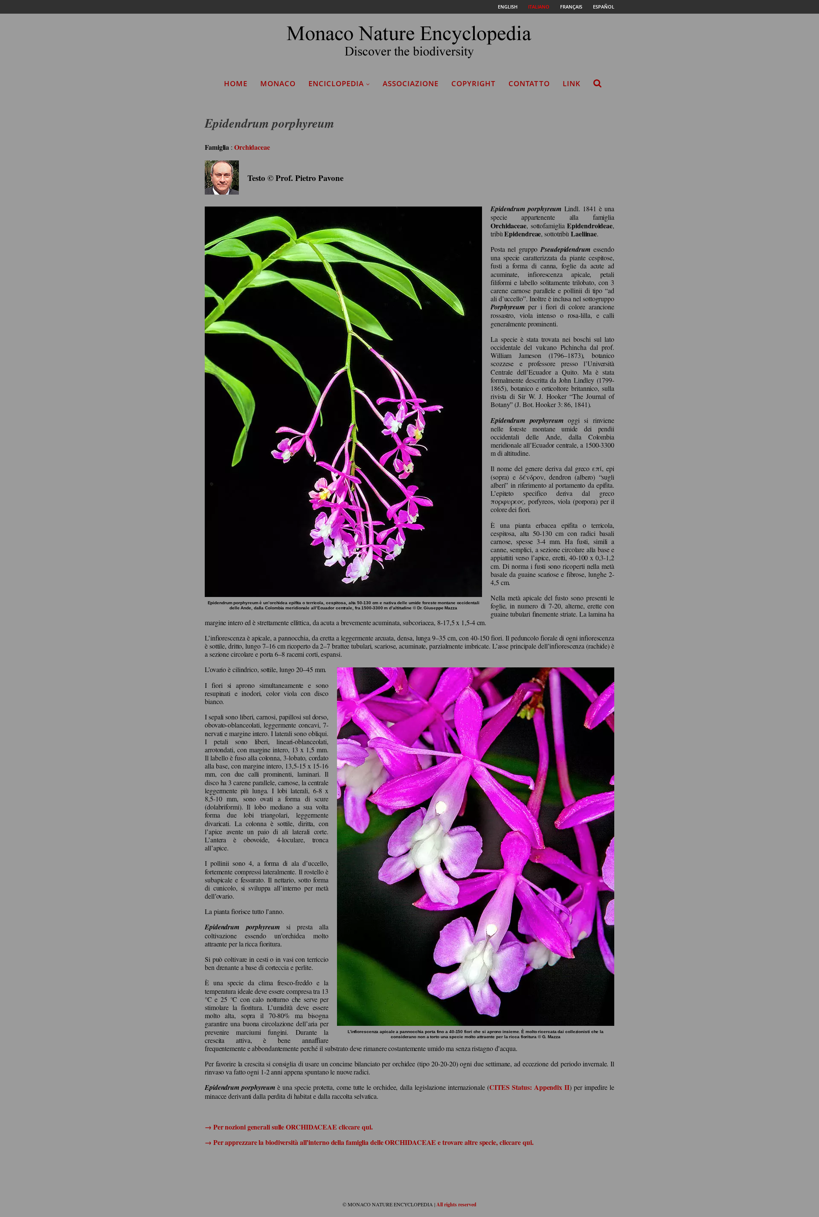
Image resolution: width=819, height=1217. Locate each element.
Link (572, 83)
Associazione (411, 83)
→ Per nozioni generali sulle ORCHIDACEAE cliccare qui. (289, 1127)
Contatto (529, 83)
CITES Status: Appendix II (529, 1087)
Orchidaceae (252, 147)
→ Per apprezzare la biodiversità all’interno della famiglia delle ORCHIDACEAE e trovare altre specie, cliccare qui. (369, 1142)
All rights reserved (456, 1204)
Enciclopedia (336, 83)
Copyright (473, 83)
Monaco (278, 83)
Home (235, 83)
